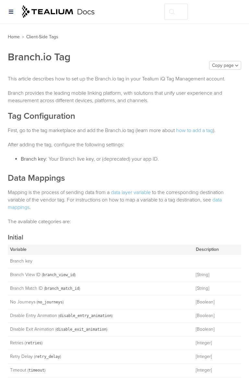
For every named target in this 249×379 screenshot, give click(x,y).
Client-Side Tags (42, 37)
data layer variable (131, 192)
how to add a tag (194, 130)
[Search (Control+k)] (176, 12)
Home (14, 37)
